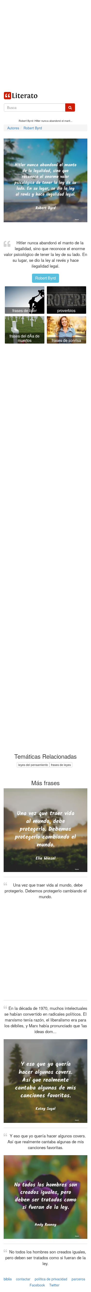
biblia (8, 1278)
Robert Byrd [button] (45, 278)
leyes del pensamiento (33, 765)
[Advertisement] (45, 45)
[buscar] (70, 107)
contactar (23, 1278)
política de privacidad (51, 1278)
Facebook (37, 1285)
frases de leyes (61, 765)
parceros (78, 1278)
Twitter (54, 1285)
